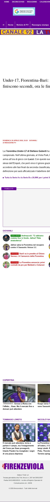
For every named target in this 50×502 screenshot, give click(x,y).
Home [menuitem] (10, 25)
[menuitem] (3, 25)
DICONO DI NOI (18, 2)
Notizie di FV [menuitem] (22, 25)
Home (6, 2)
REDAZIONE (32, 2)
